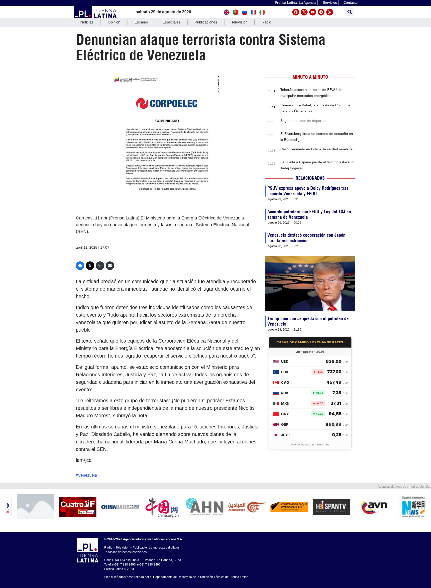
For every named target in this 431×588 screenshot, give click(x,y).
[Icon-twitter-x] (304, 12)
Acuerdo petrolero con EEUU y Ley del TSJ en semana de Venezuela (309, 214)
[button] (349, 12)
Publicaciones (206, 22)
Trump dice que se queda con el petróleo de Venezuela (308, 321)
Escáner (141, 22)
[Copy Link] (100, 265)
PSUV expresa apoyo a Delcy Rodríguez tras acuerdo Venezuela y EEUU (307, 190)
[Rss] (329, 12)
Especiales (171, 22)
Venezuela (87, 475)
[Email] (110, 265)
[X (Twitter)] (90, 265)
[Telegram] (321, 12)
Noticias (87, 22)
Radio (266, 22)
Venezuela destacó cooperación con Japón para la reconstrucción (306, 237)
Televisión (239, 22)
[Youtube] (312, 12)
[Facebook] (295, 12)
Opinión (114, 22)
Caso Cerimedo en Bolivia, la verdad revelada (316, 149)
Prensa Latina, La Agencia (295, 2)
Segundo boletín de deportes (303, 121)
